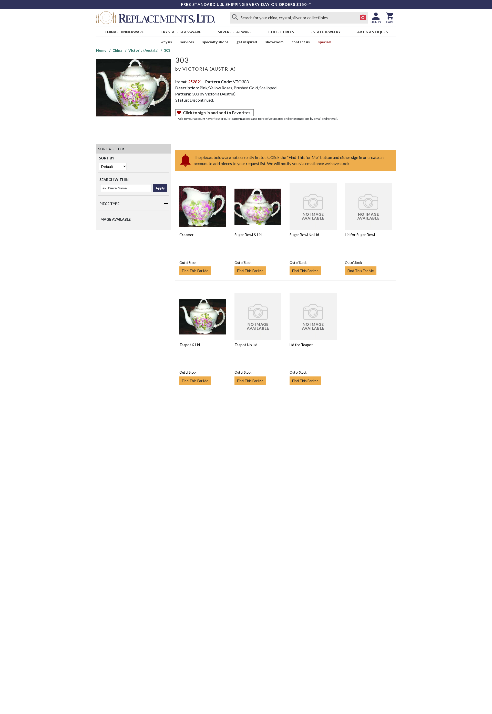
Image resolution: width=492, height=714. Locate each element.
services (187, 42)
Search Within (114, 179)
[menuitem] (124, 32)
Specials (325, 42)
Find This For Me (195, 270)
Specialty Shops (215, 42)
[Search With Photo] (363, 18)
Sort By (106, 158)
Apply (160, 188)
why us (166, 42)
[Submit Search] (235, 18)
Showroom (274, 42)
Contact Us (301, 42)
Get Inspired (247, 42)
